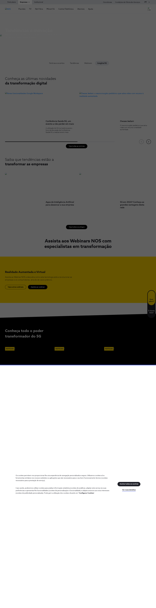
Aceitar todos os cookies (129, 484)
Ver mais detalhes (129, 490)
